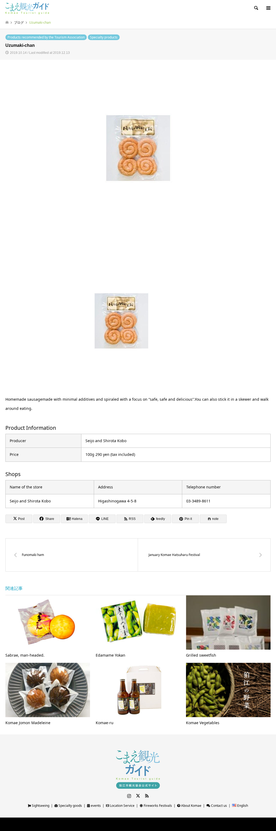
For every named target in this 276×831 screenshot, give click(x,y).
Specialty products (104, 37)
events (95, 805)
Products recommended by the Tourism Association (46, 37)
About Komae (190, 805)
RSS (147, 796)
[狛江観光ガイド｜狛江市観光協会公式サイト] (27, 8)
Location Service (121, 805)
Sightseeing (40, 805)
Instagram (129, 796)
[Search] (256, 8)
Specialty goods (70, 805)
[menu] (268, 8)
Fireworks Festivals (157, 805)
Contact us (218, 805)
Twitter (138, 796)
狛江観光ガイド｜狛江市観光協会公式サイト (126, 824)
